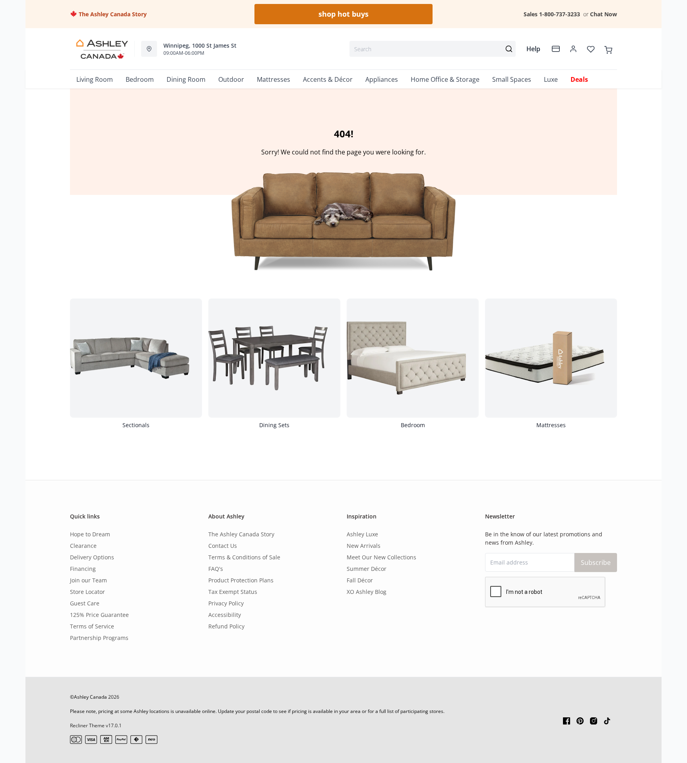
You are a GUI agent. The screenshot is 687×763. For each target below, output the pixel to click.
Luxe (551, 79)
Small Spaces (511, 79)
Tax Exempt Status (232, 591)
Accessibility (224, 614)
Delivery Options (92, 557)
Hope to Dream (90, 534)
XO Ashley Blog (366, 591)
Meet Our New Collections (381, 557)
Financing (83, 568)
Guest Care (84, 603)
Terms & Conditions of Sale (244, 557)
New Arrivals (363, 545)
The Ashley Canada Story (112, 14)
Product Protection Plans (241, 580)
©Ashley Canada (88, 697)
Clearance (83, 545)
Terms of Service (92, 626)
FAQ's (215, 568)
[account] (573, 49)
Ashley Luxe (362, 534)
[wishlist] (591, 49)
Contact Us (222, 545)
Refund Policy (226, 626)
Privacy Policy (226, 603)
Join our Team (88, 580)
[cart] (608, 49)
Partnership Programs (99, 638)
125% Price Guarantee (99, 614)
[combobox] (433, 49)
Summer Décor (366, 568)
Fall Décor (360, 580)
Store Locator (87, 591)
